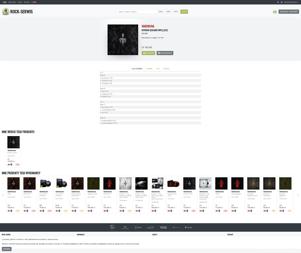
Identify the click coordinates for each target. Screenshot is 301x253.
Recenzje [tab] (166, 68)
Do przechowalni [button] (166, 53)
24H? (176, 11)
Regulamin (12, 2)
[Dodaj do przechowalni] (11, 164)
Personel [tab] (149, 68)
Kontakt (27, 2)
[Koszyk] (275, 12)
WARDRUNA (12, 150)
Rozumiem (6, 249)
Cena (168, 11)
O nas (5, 2)
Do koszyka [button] (149, 53)
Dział (160, 11)
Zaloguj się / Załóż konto (289, 11)
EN (32, 2)
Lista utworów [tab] (137, 68)
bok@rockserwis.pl (290, 2)
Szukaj (184, 11)
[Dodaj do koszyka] (9, 164)
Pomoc (20, 2)
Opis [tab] (158, 68)
